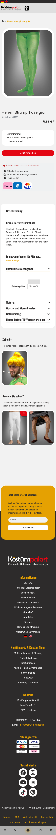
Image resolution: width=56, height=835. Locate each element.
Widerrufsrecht (30, 817)
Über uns (28, 583)
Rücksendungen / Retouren (28, 607)
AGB (17, 817)
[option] (28, 63)
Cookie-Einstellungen (35, 822)
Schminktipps (28, 672)
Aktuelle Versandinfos (17, 171)
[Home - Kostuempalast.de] (28, 561)
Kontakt (6, 817)
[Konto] (40, 830)
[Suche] (15, 830)
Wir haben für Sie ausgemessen (21, 174)
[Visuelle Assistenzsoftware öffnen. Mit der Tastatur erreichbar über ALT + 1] (25, 8)
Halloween (28, 677)
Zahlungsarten (28, 597)
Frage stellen (12, 178)
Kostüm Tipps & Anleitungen (28, 668)
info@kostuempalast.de (32, 724)
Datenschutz (47, 817)
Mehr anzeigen (13, 260)
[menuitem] (2, 1)
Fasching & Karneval (28, 682)
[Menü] (5, 830)
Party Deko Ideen (28, 658)
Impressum (15, 822)
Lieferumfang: (14, 134)
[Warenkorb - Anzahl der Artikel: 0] (51, 830)
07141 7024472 (32, 720)
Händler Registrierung (28, 627)
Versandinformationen (28, 602)
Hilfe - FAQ (28, 612)
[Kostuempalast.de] (12, 8)
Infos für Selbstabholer (28, 587)
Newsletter (28, 617)
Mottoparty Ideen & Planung (28, 653)
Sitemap (28, 622)
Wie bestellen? (28, 592)
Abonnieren (28, 527)
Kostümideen (28, 663)
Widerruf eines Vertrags (28, 632)
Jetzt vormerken (28, 153)
